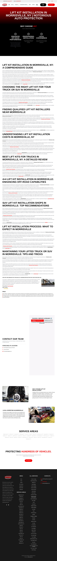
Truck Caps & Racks (34, 548)
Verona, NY (21, 541)
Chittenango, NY (21, 499)
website (46, 222)
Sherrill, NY (21, 530)
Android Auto (34, 531)
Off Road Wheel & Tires (33, 538)
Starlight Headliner (33, 505)
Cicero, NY (21, 501)
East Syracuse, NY (21, 506)
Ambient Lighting (33, 507)
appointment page (9, 131)
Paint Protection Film (34, 480)
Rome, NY (21, 528)
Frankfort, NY (21, 509)
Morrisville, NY (21, 520)
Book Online (37, 4)
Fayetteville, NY (21, 507)
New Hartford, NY (21, 522)
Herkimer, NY (21, 512)
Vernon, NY (21, 538)
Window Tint (33, 482)
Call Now (43, 4)
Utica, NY (21, 536)
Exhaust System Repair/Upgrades (33, 496)
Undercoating (34, 491)
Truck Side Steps (33, 535)
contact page (19, 153)
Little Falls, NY (21, 514)
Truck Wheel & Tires (34, 540)
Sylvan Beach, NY (21, 533)
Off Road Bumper (33, 512)
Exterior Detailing (33, 487)
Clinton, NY (21, 504)
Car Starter (33, 509)
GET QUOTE (28, 460)
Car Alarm (33, 519)
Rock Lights (33, 500)
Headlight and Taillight (34, 516)
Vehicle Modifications (34, 498)
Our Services (21, 484)
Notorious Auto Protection (23, 102)
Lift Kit (34, 502)
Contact (33, 4)
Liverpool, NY (21, 515)
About (30, 4)
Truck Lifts (33, 542)
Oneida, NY (21, 525)
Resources (21, 489)
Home (9, 4)
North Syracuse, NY (21, 523)
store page (38, 105)
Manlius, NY (21, 517)
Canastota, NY (21, 498)
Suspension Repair (33, 494)
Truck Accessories (33, 533)
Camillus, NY (21, 496)
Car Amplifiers (34, 528)
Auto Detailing (34, 484)
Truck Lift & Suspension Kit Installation (34, 546)
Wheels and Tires (33, 521)
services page (21, 176)
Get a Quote (51, 4)
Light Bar (33, 514)
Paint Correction (33, 489)
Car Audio (33, 523)
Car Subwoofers (33, 526)
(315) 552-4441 (44, 481)
